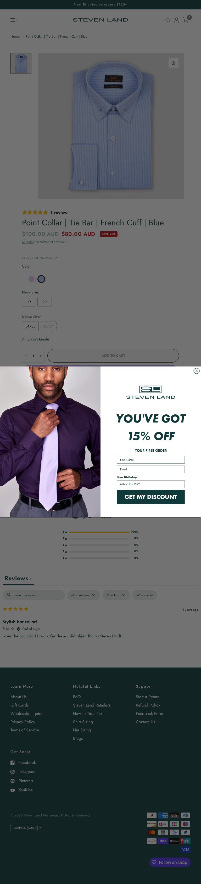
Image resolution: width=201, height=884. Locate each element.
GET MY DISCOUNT (151, 497)
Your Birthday (127, 477)
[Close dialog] (196, 371)
